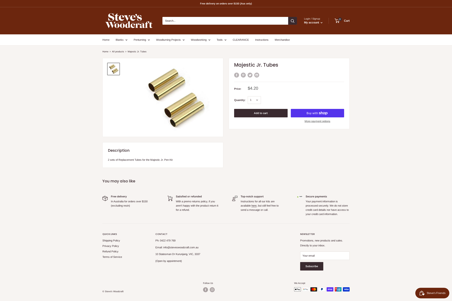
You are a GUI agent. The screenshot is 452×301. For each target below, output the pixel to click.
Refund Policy (110, 251)
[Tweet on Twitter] (250, 75)
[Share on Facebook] (236, 75)
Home (105, 51)
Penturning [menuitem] (140, 39)
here (254, 205)
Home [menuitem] (105, 39)
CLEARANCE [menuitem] (241, 39)
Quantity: (240, 100)
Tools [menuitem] (220, 39)
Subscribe (311, 266)
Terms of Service (112, 256)
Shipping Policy (111, 240)
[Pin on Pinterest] (243, 75)
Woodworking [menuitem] (199, 39)
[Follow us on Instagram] (212, 289)
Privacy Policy (110, 245)
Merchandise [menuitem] (282, 39)
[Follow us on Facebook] (205, 289)
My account (312, 22)
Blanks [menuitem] (120, 39)
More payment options (317, 121)
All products (118, 51)
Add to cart (261, 113)
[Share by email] (256, 75)
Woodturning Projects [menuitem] (168, 39)
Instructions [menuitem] (262, 39)
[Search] (292, 21)
